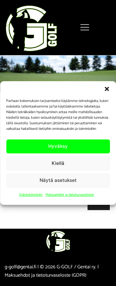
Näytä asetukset (58, 180)
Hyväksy (58, 146)
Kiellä (58, 163)
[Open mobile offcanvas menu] (84, 27)
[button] (107, 89)
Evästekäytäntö (30, 195)
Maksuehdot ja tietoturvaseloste (69, 195)
